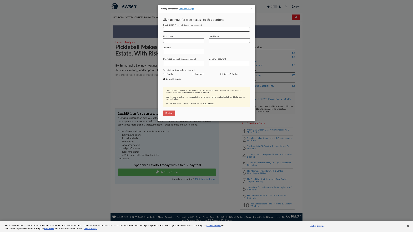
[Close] (407, 226)
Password (179, 59)
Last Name (214, 36)
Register (169, 113)
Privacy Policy (208, 103)
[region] (206, 226)
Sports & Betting (231, 74)
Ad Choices (49, 229)
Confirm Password (217, 59)
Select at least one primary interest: (179, 70)
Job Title (167, 48)
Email (182, 25)
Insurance (199, 74)
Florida (169, 74)
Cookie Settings (213, 226)
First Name (168, 36)
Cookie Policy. (90, 229)
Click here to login (186, 9)
